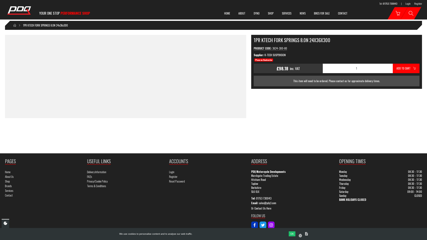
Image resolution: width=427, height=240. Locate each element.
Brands (8, 186)
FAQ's (89, 177)
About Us (9, 177)
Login (407, 3)
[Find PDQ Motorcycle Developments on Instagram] (271, 225)
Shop (271, 13)
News (303, 13)
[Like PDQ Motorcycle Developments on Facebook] (254, 225)
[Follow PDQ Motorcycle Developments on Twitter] (263, 225)
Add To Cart (404, 68)
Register (418, 3)
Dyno (257, 13)
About (241, 13)
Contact (342, 13)
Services (286, 13)
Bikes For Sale (322, 13)
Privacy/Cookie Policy (97, 181)
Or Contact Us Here (261, 208)
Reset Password (177, 181)
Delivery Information (96, 172)
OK (292, 233)
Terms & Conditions (96, 186)
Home (227, 13)
